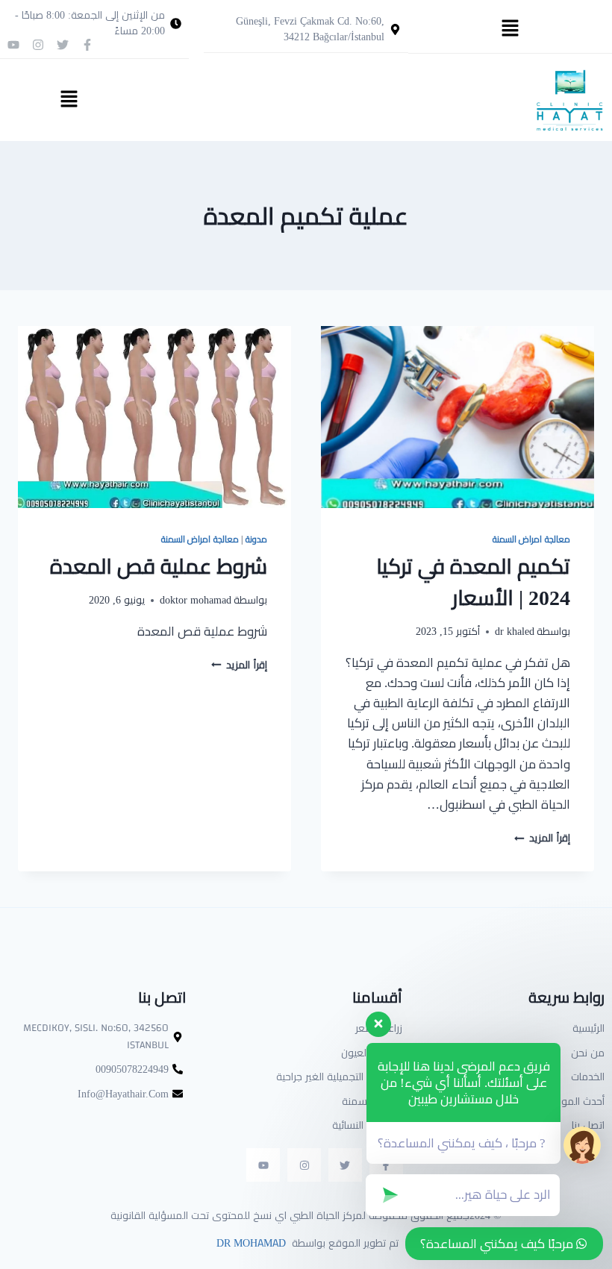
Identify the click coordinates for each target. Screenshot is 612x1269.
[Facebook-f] (87, 45)
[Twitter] (63, 45)
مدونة (256, 539)
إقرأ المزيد (542, 837)
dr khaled (514, 631)
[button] (510, 29)
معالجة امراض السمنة (531, 539)
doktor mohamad (195, 600)
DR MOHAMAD (249, 1243)
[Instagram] (38, 45)
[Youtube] (13, 45)
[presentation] (457, 417)
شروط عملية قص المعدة (158, 566)
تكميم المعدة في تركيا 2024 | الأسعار (473, 582)
